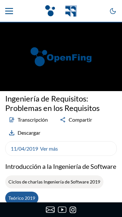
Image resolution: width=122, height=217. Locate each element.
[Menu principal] (9, 11)
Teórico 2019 (21, 198)
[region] (61, 56)
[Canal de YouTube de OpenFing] (62, 210)
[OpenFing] (60, 11)
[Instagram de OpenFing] (73, 210)
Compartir (80, 119)
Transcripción (33, 119)
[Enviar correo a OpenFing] (50, 210)
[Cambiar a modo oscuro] (112, 11)
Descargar (29, 132)
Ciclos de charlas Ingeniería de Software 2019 (54, 181)
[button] (61, 148)
